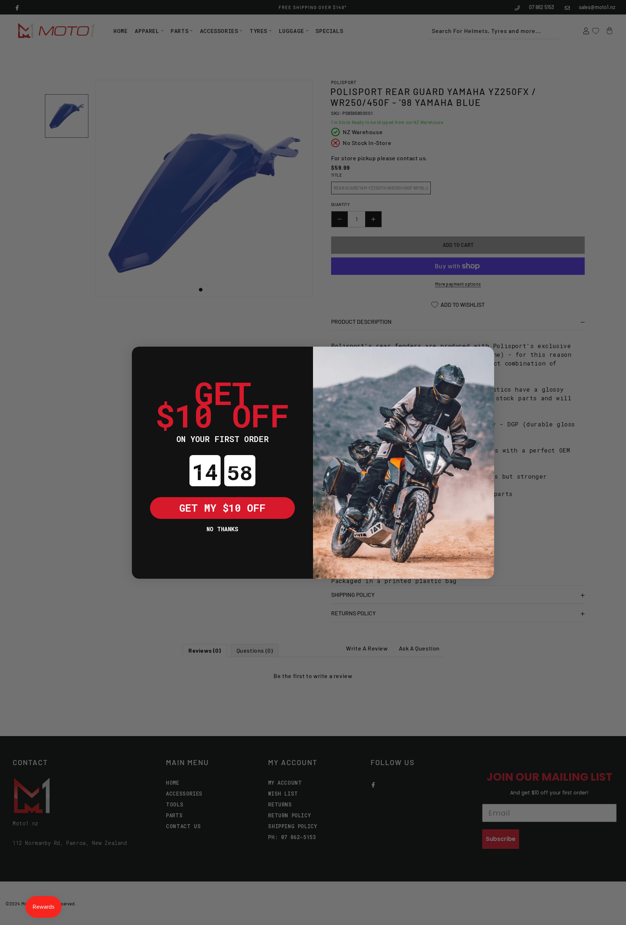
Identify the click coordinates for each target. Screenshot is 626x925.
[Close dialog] (142, 357)
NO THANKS (222, 529)
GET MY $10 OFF (222, 508)
